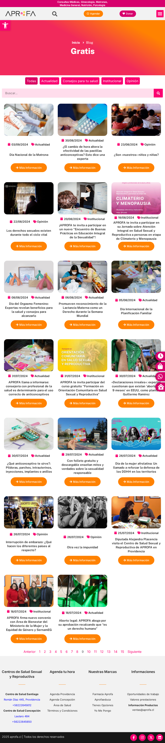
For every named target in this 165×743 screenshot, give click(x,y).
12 (102, 652)
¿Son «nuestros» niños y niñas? (136, 154)
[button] (5, 25)
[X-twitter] (150, 737)
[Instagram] (142, 737)
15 (122, 652)
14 (115, 652)
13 (108, 652)
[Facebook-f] (133, 737)
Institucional (112, 81)
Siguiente (134, 652)
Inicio (76, 42)
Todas (31, 81)
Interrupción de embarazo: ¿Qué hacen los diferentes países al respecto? (29, 546)
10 (89, 652)
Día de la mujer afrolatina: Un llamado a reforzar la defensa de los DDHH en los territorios (136, 467)
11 (95, 652)
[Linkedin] (159, 737)
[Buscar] (158, 93)
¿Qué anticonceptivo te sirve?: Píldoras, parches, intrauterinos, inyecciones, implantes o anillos (29, 467)
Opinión (132, 81)
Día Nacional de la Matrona (28, 154)
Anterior (30, 652)
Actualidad (49, 81)
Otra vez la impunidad (82, 547)
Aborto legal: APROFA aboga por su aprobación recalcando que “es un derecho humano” (82, 624)
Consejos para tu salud (80, 81)
